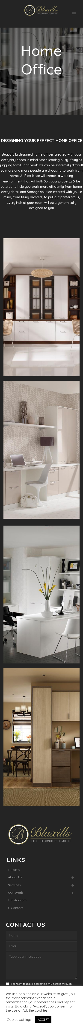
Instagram (19, 900)
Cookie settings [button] (19, 1020)
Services (14, 885)
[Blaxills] (41, 10)
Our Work (15, 893)
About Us (15, 877)
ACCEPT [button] (43, 1019)
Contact (17, 908)
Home (15, 870)
